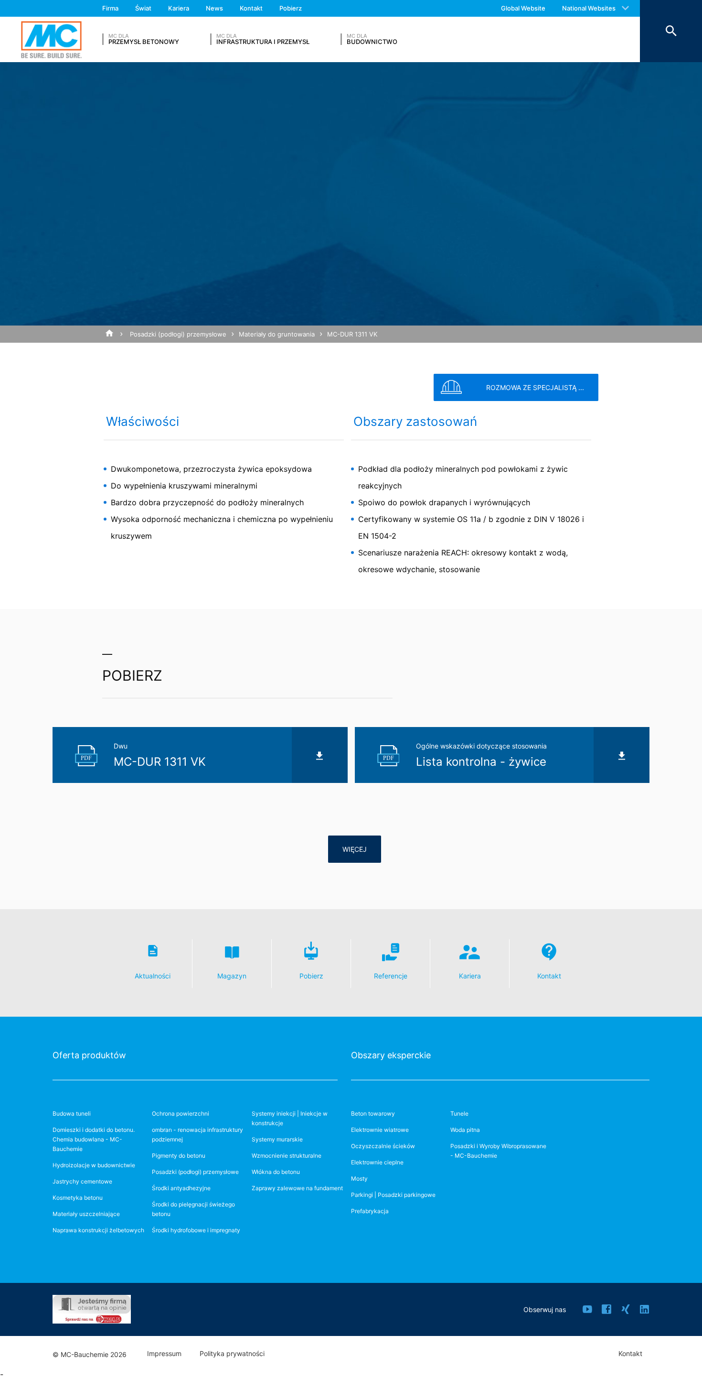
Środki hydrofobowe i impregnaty (196, 1230)
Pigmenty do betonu (178, 1155)
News (214, 8)
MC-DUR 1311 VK (352, 334)
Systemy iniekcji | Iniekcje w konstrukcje (290, 1118)
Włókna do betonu (276, 1171)
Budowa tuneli (72, 1113)
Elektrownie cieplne (377, 1162)
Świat (143, 8)
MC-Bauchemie (51, 39)
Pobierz (290, 8)
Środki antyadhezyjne (181, 1188)
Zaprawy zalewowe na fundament (297, 1188)
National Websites (589, 8)
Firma (110, 8)
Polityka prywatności (232, 1353)
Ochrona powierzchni (180, 1113)
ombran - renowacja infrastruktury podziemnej (197, 1134)
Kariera (178, 8)
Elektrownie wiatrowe (380, 1129)
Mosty (359, 1178)
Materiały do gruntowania (277, 334)
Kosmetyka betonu (78, 1197)
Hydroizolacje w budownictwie (94, 1165)
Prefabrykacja (370, 1211)
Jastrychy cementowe (82, 1181)
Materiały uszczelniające (86, 1213)
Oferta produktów (89, 1055)
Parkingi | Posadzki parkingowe (393, 1194)
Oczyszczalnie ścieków (383, 1146)
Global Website (523, 8)
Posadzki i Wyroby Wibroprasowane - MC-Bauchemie (498, 1150)
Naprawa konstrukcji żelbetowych (98, 1230)
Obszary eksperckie (391, 1055)
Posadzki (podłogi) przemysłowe (178, 334)
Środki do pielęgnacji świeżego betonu (193, 1209)
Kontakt (251, 8)
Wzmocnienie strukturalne (286, 1155)
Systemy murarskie (277, 1139)
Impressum (164, 1353)
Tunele (459, 1113)
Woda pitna (465, 1129)
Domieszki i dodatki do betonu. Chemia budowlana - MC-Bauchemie (94, 1139)
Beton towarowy (373, 1113)
